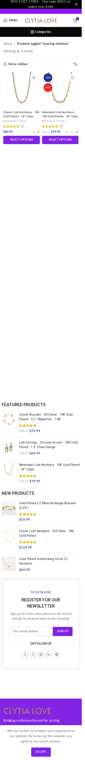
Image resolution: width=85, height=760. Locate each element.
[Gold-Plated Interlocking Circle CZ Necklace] (9, 564)
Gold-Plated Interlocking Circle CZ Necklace (43, 561)
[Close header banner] (76, 4)
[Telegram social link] (56, 654)
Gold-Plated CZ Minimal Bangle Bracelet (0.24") (47, 505)
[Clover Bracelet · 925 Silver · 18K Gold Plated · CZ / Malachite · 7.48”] (9, 422)
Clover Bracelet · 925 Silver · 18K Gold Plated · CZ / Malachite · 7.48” (46, 417)
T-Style (21, 121)
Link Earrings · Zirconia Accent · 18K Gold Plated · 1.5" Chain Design (48, 444)
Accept (41, 752)
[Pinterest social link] (41, 654)
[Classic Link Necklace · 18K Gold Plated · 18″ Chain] (21, 90)
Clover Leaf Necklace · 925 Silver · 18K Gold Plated (46, 533)
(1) (22, 126)
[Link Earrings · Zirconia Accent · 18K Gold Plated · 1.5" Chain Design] (9, 448)
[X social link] (33, 654)
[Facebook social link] (25, 654)
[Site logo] (41, 20)
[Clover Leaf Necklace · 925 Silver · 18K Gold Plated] (9, 539)
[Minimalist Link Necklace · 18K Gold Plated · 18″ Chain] (60, 90)
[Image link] (27, 710)
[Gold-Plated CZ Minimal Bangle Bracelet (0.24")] (9, 511)
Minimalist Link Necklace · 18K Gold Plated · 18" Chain (49, 467)
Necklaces (9, 121)
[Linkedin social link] (49, 654)
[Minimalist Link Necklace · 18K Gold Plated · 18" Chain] (9, 473)
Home (7, 43)
